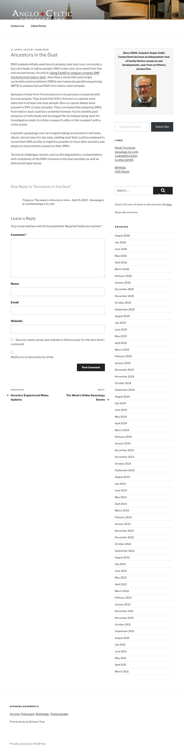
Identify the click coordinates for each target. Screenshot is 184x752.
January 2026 (123, 282)
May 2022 (120, 577)
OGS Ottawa (122, 171)
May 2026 (121, 255)
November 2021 (124, 617)
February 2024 (123, 436)
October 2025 (123, 302)
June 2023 (121, 490)
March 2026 (122, 269)
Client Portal (38, 25)
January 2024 (123, 443)
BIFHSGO (120, 167)
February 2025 (123, 356)
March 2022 (122, 590)
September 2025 (125, 309)
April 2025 (121, 342)
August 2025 (122, 316)
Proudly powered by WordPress (28, 743)
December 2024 (124, 369)
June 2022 (121, 570)
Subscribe (162, 126)
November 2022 (124, 537)
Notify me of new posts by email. (32, 357)
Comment (19, 235)
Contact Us (17, 25)
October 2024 (123, 383)
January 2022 (122, 604)
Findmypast (27, 713)
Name (15, 283)
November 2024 (124, 376)
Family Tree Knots (125, 147)
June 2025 (121, 329)
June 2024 (121, 409)
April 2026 (121, 262)
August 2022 (122, 557)
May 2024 (121, 416)
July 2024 (120, 403)
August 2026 (122, 235)
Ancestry (15, 713)
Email (15, 302)
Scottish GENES (124, 159)
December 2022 (124, 530)
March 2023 (122, 510)
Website (16, 321)
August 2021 (122, 637)
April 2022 (121, 584)
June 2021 (121, 651)
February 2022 (123, 597)
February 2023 (123, 517)
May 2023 (121, 497)
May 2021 (120, 657)
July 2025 (120, 322)
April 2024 (121, 423)
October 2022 (123, 543)
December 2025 (124, 289)
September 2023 (125, 470)
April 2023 (121, 503)
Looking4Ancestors (126, 155)
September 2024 (125, 389)
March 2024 (122, 430)
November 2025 (124, 295)
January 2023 (123, 523)
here (169, 204)
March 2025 (122, 349)
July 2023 (120, 483)
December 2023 (124, 450)
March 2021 (122, 671)
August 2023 (122, 476)
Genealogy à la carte (126, 151)
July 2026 (120, 242)
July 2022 (120, 564)
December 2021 (124, 611)
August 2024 (122, 396)
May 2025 (121, 336)
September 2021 (124, 631)
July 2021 (120, 644)
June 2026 (121, 248)
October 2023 (123, 463)
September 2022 (124, 550)
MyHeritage (42, 713)
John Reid (42, 49)
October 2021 (123, 624)
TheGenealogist (59, 713)
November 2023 (124, 456)
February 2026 (123, 275)
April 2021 (120, 664)
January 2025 (123, 363)
